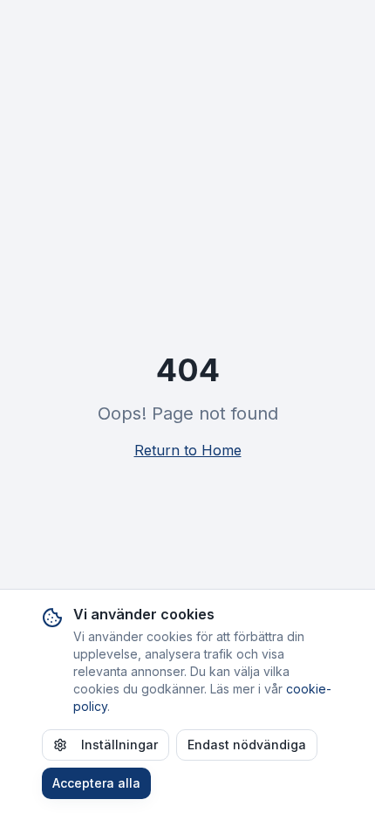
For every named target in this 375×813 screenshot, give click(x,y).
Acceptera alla (96, 782)
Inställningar (119, 744)
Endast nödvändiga (247, 744)
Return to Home (188, 450)
